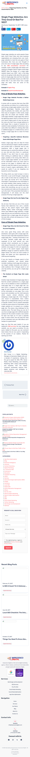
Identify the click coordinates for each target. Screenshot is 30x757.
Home (3, 8)
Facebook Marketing (9, 474)
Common (6, 464)
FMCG (6, 476)
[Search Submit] (9, 405)
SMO (5, 498)
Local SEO (7, 485)
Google (6, 481)
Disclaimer (15, 754)
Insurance (7, 483)
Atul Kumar (4, 25)
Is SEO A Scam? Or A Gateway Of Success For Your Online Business (15, 586)
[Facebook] (8, 739)
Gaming (6, 478)
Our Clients (15, 706)
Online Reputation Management (12, 488)
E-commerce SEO (9, 469)
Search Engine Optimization (11, 495)
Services (15, 703)
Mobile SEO (7, 486)
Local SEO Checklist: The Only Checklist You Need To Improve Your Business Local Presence (15, 613)
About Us (15, 711)
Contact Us (15, 713)
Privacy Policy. (8, 543)
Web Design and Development (12, 504)
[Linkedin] (21, 739)
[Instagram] (13, 739)
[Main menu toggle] (26, 3)
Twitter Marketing (9, 502)
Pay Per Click (7, 491)
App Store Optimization (10, 459)
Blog (7, 8)
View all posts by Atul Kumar (11, 372)
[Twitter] (17, 739)
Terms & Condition (15, 752)
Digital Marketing (9, 467)
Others (6, 490)
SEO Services (15, 684)
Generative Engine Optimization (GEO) (14, 479)
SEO (5, 497)
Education (7, 473)
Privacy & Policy (15, 751)
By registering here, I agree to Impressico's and (13, 542)
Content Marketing (9, 466)
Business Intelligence (10, 462)
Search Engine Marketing (11, 493)
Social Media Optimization (15, 692)
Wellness (6, 505)
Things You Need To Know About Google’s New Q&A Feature (15, 639)
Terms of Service (15, 542)
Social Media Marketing (10, 500)
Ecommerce (7, 471)
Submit (8, 548)
